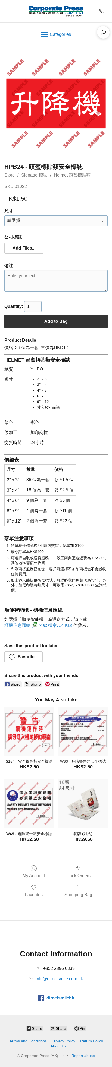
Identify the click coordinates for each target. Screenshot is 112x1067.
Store (9, 175)
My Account (34, 875)
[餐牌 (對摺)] (83, 803)
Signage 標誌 (34, 175)
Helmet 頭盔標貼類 (72, 175)
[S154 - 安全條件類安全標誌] (29, 731)
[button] (23, 248)
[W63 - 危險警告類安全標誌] (83, 731)
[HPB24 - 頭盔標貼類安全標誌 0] (56, 103)
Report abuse (83, 1055)
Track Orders (78, 875)
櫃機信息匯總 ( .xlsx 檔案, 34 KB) (38, 625)
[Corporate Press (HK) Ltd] (56, 11)
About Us (58, 1046)
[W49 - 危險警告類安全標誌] (29, 803)
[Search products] (103, 32)
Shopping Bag (78, 894)
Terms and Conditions (28, 1041)
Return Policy (91, 1041)
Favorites (34, 894)
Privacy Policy (63, 1041)
